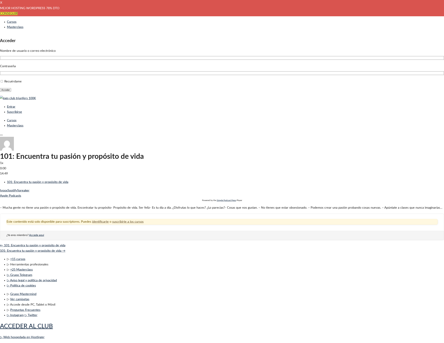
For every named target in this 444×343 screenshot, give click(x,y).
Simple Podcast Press (226, 200)
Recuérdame (13, 81)
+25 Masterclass (21, 269)
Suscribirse (14, 112)
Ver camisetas (19, 299)
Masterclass (15, 27)
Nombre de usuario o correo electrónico (28, 50)
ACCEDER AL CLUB (26, 326)
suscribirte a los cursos (128, 221)
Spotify (12, 190)
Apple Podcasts (10, 195)
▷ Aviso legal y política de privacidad (32, 280)
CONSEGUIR (9, 13)
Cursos (11, 22)
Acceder (5, 90)
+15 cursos (17, 259)
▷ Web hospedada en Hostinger (22, 337)
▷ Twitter (31, 315)
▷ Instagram (15, 315)
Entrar (11, 106)
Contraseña (8, 66)
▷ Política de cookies (21, 285)
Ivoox (3, 190)
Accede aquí (36, 235)
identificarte (100, 221)
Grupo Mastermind (23, 294)
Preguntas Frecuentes (25, 310)
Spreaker (23, 190)
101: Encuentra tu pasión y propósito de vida (37, 182)
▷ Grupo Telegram (19, 275)
